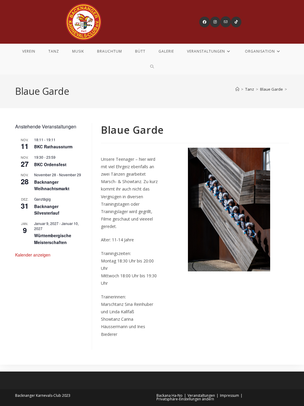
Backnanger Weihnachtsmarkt (51, 185)
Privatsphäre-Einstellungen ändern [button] (185, 399)
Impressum (229, 395)
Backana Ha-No (169, 395)
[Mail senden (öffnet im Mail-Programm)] (225, 21)
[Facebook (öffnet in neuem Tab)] (204, 22)
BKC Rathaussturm (53, 147)
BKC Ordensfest (50, 164)
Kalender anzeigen (32, 255)
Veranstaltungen (201, 395)
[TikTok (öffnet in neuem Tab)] (236, 22)
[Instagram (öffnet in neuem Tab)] (215, 22)
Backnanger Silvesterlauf (46, 209)
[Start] (237, 89)
